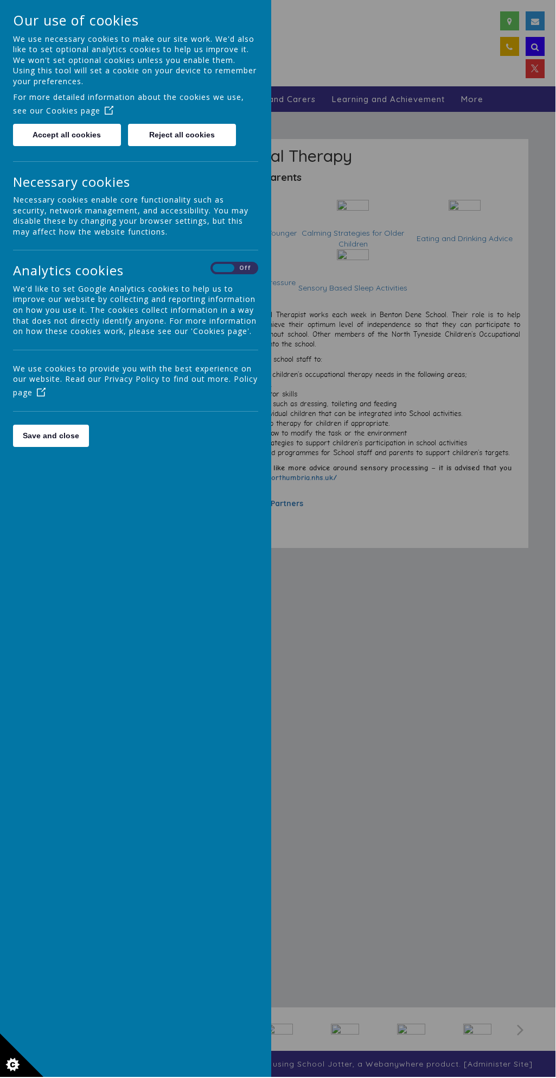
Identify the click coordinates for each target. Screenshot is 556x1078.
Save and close (51, 435)
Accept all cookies (67, 134)
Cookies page (73, 110)
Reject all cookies (182, 134)
